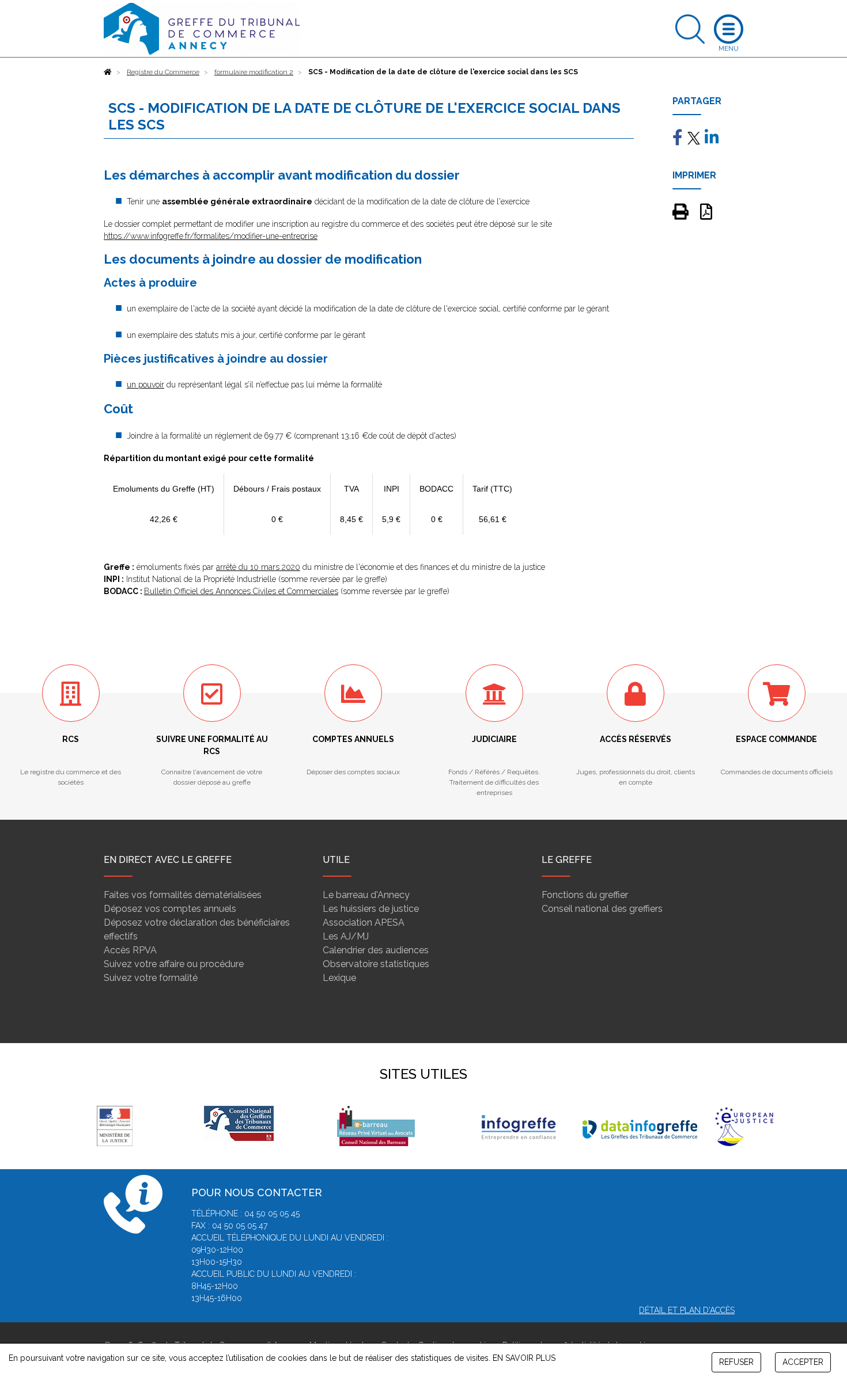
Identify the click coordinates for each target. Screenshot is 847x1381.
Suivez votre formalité (151, 977)
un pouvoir (145, 384)
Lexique (339, 977)
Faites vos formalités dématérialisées (183, 894)
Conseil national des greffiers (602, 908)
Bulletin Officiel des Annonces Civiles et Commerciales (241, 591)
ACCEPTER (802, 1362)
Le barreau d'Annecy (366, 894)
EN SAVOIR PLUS (524, 1358)
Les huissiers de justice (371, 908)
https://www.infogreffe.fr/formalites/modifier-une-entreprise (210, 236)
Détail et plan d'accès (687, 1310)
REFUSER (736, 1362)
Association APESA (363, 922)
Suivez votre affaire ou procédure (174, 963)
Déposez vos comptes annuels (170, 908)
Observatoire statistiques (376, 963)
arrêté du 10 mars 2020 (258, 567)
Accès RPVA (130, 950)
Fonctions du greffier (585, 894)
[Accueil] (108, 72)
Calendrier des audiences (376, 950)
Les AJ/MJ (346, 936)
